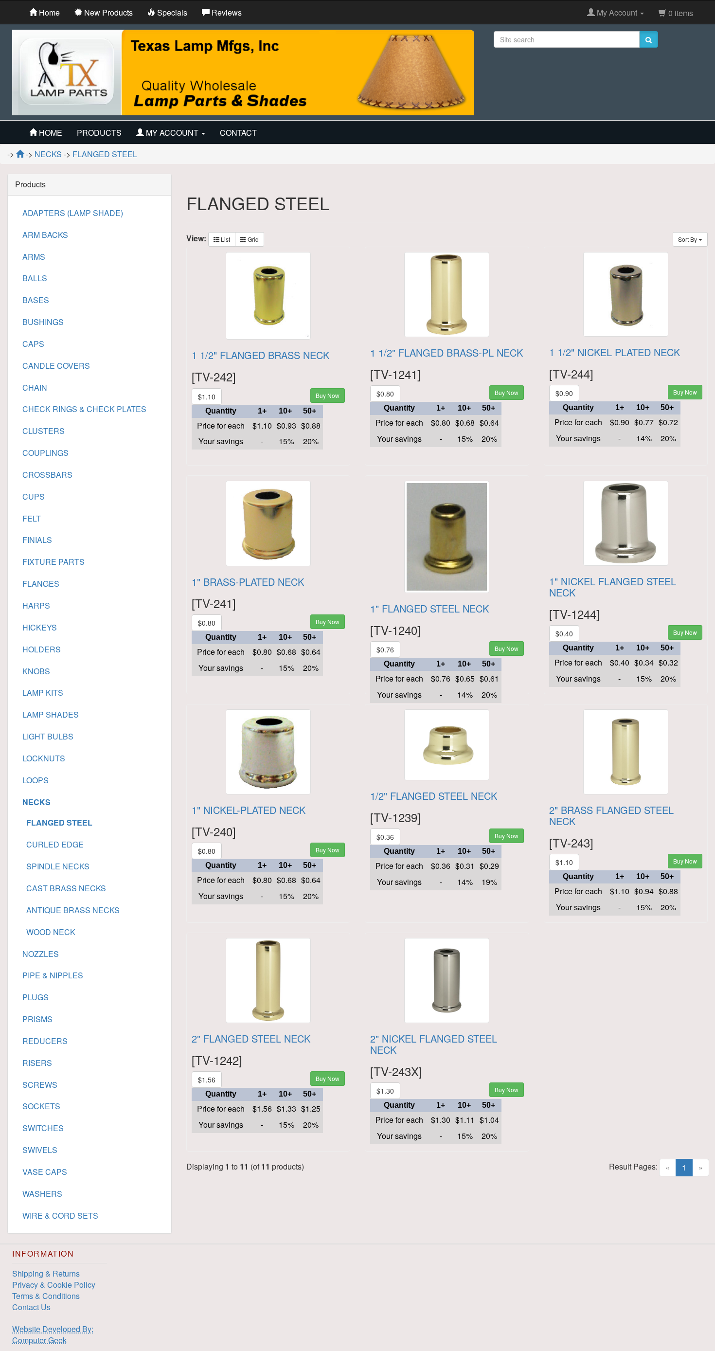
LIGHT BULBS (47, 736)
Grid (252, 239)
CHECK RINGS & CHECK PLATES (84, 408)
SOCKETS (41, 1106)
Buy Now (328, 395)
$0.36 (385, 837)
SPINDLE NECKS (55, 866)
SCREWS (39, 1084)
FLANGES (40, 583)
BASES (35, 300)
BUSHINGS (43, 321)
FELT (31, 518)
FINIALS (37, 539)
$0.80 (385, 393)
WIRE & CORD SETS (60, 1215)
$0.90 (564, 393)
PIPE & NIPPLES (52, 975)
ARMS (33, 256)
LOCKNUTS (43, 758)
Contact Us (31, 1307)
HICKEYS (39, 627)
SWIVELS (39, 1149)
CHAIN (34, 387)
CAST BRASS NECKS (64, 888)
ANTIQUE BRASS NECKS (71, 910)
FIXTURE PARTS (53, 561)
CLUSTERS (43, 430)
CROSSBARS (47, 474)
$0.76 (385, 649)
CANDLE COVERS (56, 365)
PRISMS (37, 1019)
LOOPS (35, 780)
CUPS (33, 496)
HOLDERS (41, 649)
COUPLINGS (45, 452)
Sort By (688, 239)
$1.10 (206, 396)
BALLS (34, 278)
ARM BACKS (45, 234)
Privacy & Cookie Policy (53, 1284)
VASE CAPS (44, 1171)
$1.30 (385, 1091)
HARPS (36, 605)
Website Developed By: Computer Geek (52, 1334)
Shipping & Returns (46, 1273)
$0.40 (564, 633)
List (224, 239)
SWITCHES (43, 1128)
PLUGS (35, 997)
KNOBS (36, 671)
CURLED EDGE (53, 844)
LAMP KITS (42, 692)
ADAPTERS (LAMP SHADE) (72, 212)
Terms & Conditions (46, 1295)
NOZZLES (40, 953)
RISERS (37, 1062)
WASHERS (42, 1193)
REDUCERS (45, 1040)
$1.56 (206, 1079)
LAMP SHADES (50, 714)
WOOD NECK (48, 931)
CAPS (33, 343)
